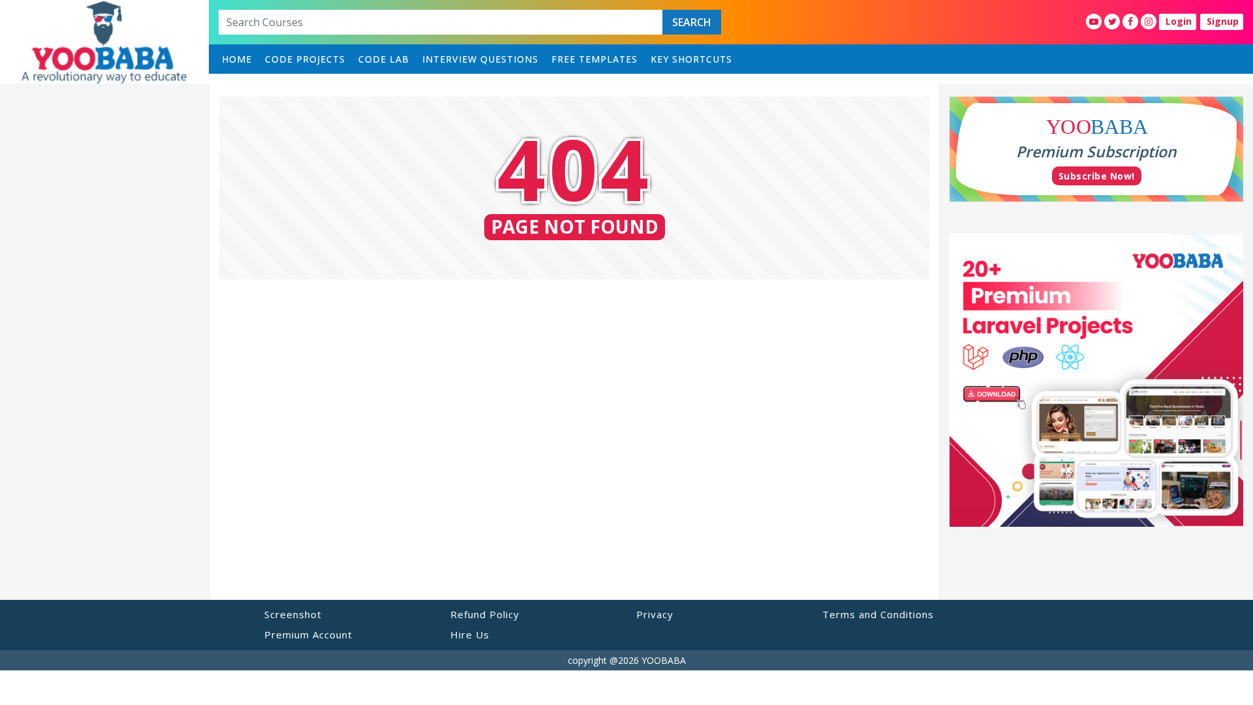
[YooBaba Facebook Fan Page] (1130, 21)
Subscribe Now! (1097, 176)
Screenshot (293, 614)
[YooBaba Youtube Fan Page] (1094, 21)
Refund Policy (484, 614)
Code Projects (305, 59)
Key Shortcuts (691, 59)
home (237, 59)
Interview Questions (480, 59)
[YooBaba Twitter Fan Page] (1112, 21)
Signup (1223, 21)
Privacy (654, 614)
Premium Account (308, 634)
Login (1179, 21)
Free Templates (594, 59)
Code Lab (383, 59)
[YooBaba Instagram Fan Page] (1148, 21)
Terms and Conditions (878, 614)
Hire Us (469, 634)
